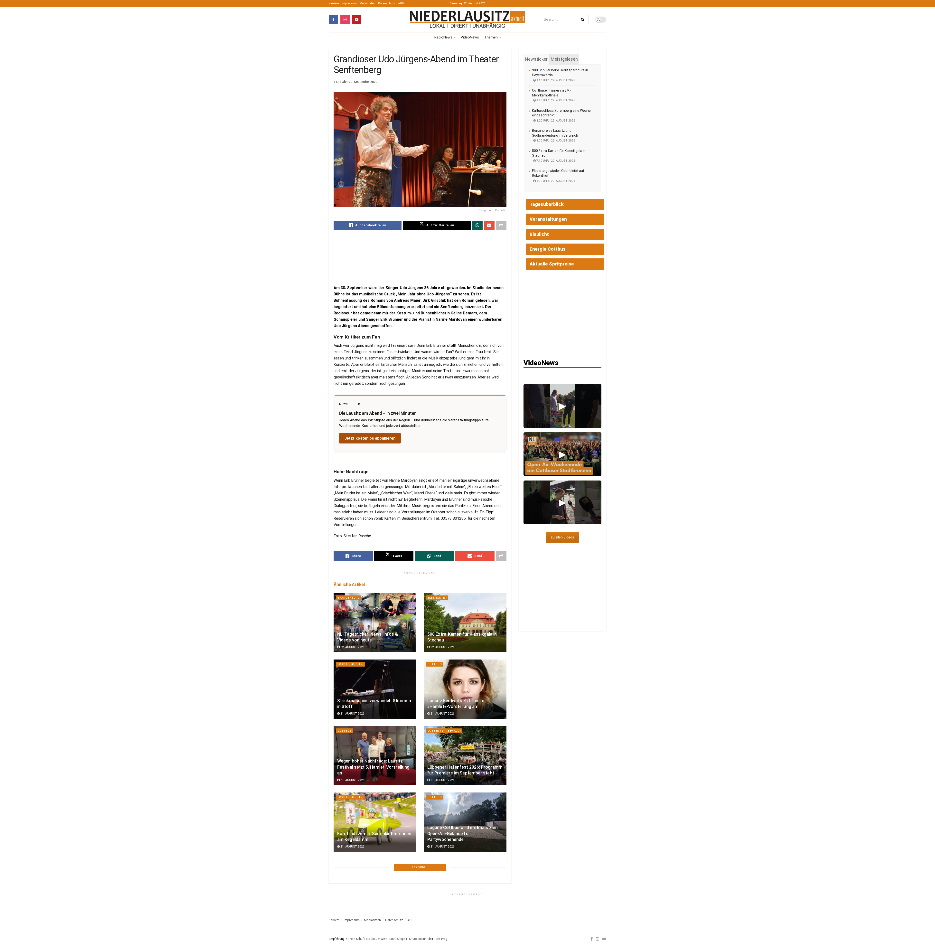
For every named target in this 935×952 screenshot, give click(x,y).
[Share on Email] (489, 225)
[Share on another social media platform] (501, 225)
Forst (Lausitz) (350, 664)
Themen (491, 37)
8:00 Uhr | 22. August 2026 (555, 140)
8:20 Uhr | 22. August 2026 (555, 100)
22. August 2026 (352, 647)
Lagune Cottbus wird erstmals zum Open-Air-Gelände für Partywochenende (462, 833)
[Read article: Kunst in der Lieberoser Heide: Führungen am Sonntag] (465, 888)
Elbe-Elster (437, 597)
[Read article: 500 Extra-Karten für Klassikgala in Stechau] (465, 622)
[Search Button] (584, 19)
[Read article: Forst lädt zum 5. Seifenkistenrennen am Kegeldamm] (375, 822)
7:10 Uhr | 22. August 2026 (555, 160)
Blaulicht (539, 234)
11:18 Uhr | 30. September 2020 (355, 82)
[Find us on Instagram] (345, 19)
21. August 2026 (352, 713)
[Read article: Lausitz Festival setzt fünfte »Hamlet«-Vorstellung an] (465, 689)
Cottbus (435, 664)
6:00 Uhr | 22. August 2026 (555, 181)
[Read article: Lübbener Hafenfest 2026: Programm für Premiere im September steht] (465, 755)
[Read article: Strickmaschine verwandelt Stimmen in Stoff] (375, 689)
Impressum (349, 3)
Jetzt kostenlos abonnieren (370, 438)
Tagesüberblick (547, 204)
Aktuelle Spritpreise (552, 264)
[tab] (536, 59)
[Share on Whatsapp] (477, 225)
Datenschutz (386, 3)
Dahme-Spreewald (443, 863)
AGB (401, 3)
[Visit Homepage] (467, 19)
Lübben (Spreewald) (444, 730)
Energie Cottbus (548, 249)
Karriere (334, 3)
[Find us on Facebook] (333, 19)
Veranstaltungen (548, 219)
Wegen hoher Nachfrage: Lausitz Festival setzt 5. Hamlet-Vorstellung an (373, 767)
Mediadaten (367, 3)
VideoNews (470, 37)
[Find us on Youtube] (356, 19)
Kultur (343, 863)
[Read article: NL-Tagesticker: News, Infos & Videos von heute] (375, 622)
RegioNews (443, 37)
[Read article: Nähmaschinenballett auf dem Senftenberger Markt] (375, 888)
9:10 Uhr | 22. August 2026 (555, 80)
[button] (562, 406)
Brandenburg (348, 597)
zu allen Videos (562, 537)
